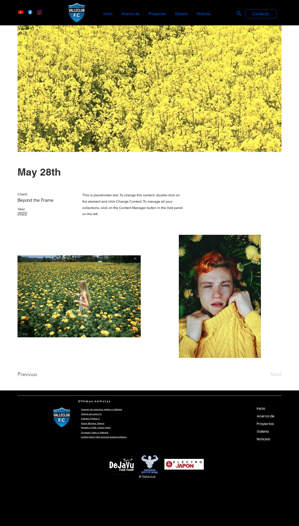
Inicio (261, 408)
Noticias (263, 439)
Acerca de (265, 416)
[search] (239, 13)
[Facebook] (30, 12)
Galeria (263, 431)
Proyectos (265, 423)
